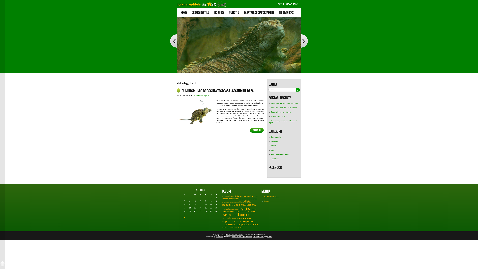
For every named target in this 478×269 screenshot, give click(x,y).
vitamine (232, 228)
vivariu (239, 227)
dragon (226, 204)
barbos (254, 196)
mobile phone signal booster (242, 237)
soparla (248, 221)
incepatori (235, 209)
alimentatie (234, 196)
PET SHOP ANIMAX (287, 4)
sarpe (250, 218)
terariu (255, 224)
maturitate (248, 212)
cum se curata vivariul (233, 202)
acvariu (225, 196)
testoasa (225, 228)
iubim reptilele (227, 212)
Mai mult (256, 130)
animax (243, 196)
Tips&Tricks (286, 12)
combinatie (244, 199)
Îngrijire (219, 12)
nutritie (226, 214)
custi (242, 202)
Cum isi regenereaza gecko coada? (284, 108)
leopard (236, 212)
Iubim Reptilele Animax (234, 235)
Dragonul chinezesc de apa (281, 112)
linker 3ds (219, 237)
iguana (252, 204)
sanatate (243, 218)
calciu (238, 199)
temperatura (244, 224)
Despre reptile (200, 12)
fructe (232, 205)
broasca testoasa (229, 199)
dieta (247, 201)
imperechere (227, 209)
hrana (245, 205)
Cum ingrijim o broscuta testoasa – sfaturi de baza (218, 90)
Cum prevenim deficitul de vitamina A (284, 103)
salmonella (235, 218)
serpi (224, 221)
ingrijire (244, 208)
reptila (236, 215)
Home (183, 12)
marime (242, 212)
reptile (245, 214)
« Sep (184, 217)
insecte (253, 209)
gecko (239, 204)
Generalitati (275, 141)
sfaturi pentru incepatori (235, 222)
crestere (224, 202)
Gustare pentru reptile (279, 116)
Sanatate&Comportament (259, 12)
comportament (252, 199)
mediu (253, 212)
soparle (225, 225)
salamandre (226, 218)
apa (248, 196)
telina (234, 225)
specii (230, 225)
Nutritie (234, 12)
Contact (266, 201)
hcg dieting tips (258, 237)
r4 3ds (269, 237)
